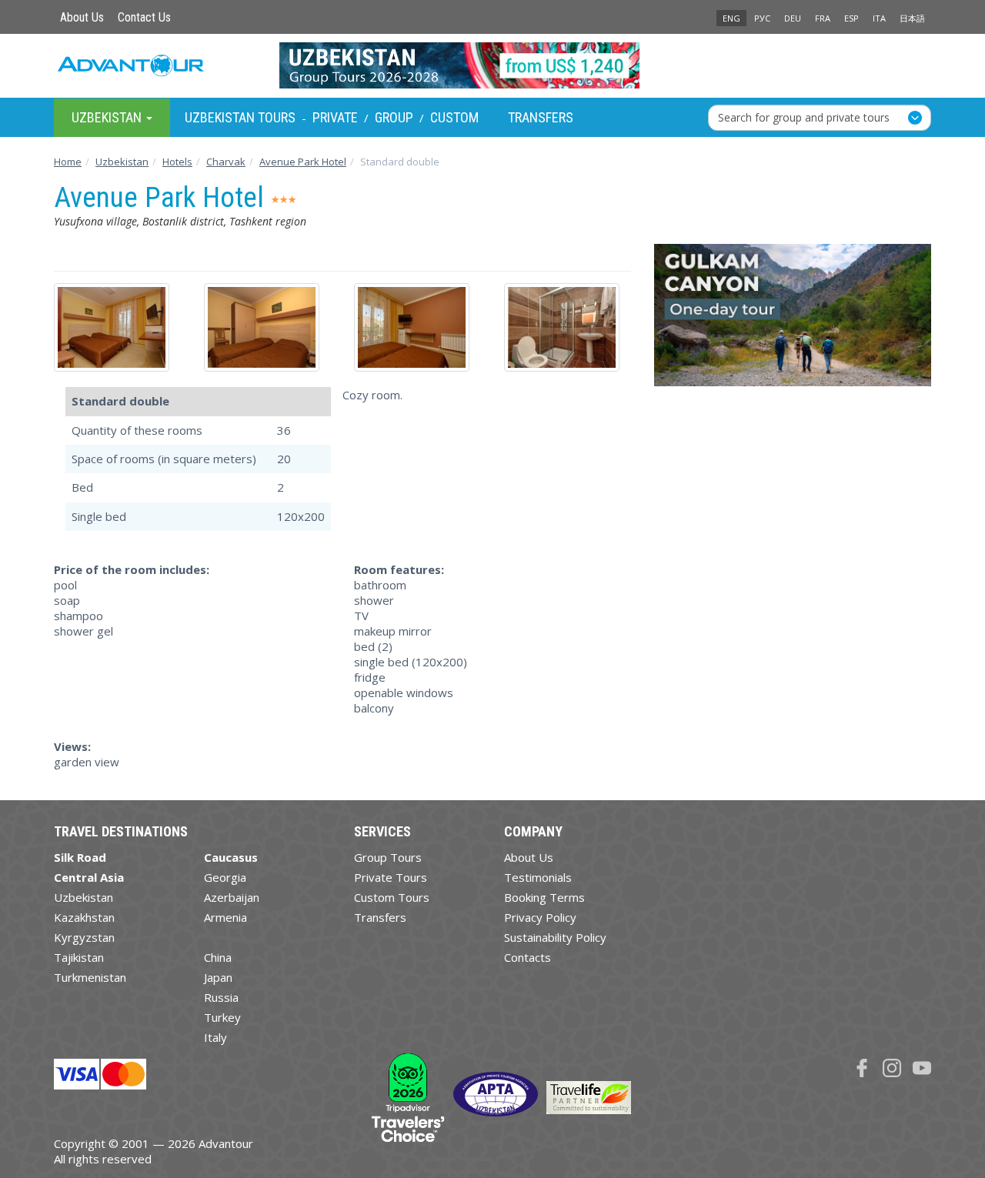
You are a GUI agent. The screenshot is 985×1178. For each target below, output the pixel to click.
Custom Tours (391, 897)
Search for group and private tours (804, 116)
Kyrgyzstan (84, 937)
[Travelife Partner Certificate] (588, 1096)
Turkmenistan (90, 977)
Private (335, 117)
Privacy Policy (540, 917)
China (218, 957)
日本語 (912, 18)
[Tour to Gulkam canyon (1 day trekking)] (792, 321)
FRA (822, 18)
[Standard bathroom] (567, 327)
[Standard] (117, 327)
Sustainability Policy (555, 937)
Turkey (222, 1017)
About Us (82, 17)
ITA (879, 18)
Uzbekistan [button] (108, 116)
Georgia (225, 877)
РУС (762, 18)
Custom (454, 117)
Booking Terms (544, 897)
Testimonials (538, 877)
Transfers (540, 117)
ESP (851, 18)
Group (394, 117)
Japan (218, 977)
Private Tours (390, 877)
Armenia (225, 917)
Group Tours (388, 857)
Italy (215, 1037)
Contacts (527, 957)
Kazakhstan (84, 917)
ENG (731, 18)
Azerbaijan (231, 897)
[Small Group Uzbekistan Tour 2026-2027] (492, 65)
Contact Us (144, 17)
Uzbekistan (83, 897)
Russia (221, 997)
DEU (792, 18)
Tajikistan (79, 957)
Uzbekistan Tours (240, 117)
